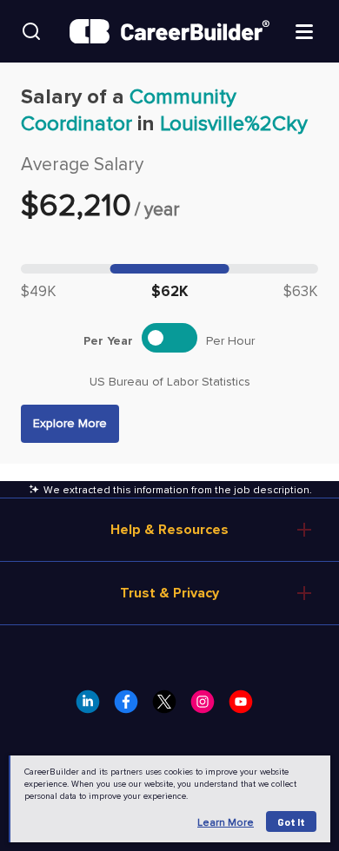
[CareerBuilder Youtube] (246, 707)
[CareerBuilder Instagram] (208, 707)
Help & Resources (169, 529)
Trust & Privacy (169, 593)
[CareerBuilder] (169, 31)
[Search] (31, 31)
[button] (70, 424)
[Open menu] (304, 30)
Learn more (225, 822)
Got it (291, 821)
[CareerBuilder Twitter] (169, 707)
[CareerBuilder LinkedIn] (93, 707)
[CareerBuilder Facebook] (131, 707)
